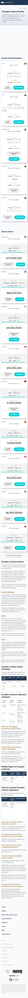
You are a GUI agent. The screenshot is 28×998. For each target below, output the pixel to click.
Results (4, 911)
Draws (4, 926)
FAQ (3, 940)
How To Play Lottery (7, 944)
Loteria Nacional (7, 592)
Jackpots (4, 922)
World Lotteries (6, 918)
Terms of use (5, 957)
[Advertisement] (14, 41)
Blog (3, 930)
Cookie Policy (5, 961)
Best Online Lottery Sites (9, 914)
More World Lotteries (14, 555)
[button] (25, 2)
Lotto (3, 616)
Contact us (5, 954)
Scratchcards (6, 934)
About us (4, 951)
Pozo (3, 639)
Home (20, 8)
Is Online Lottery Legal (8, 947)
